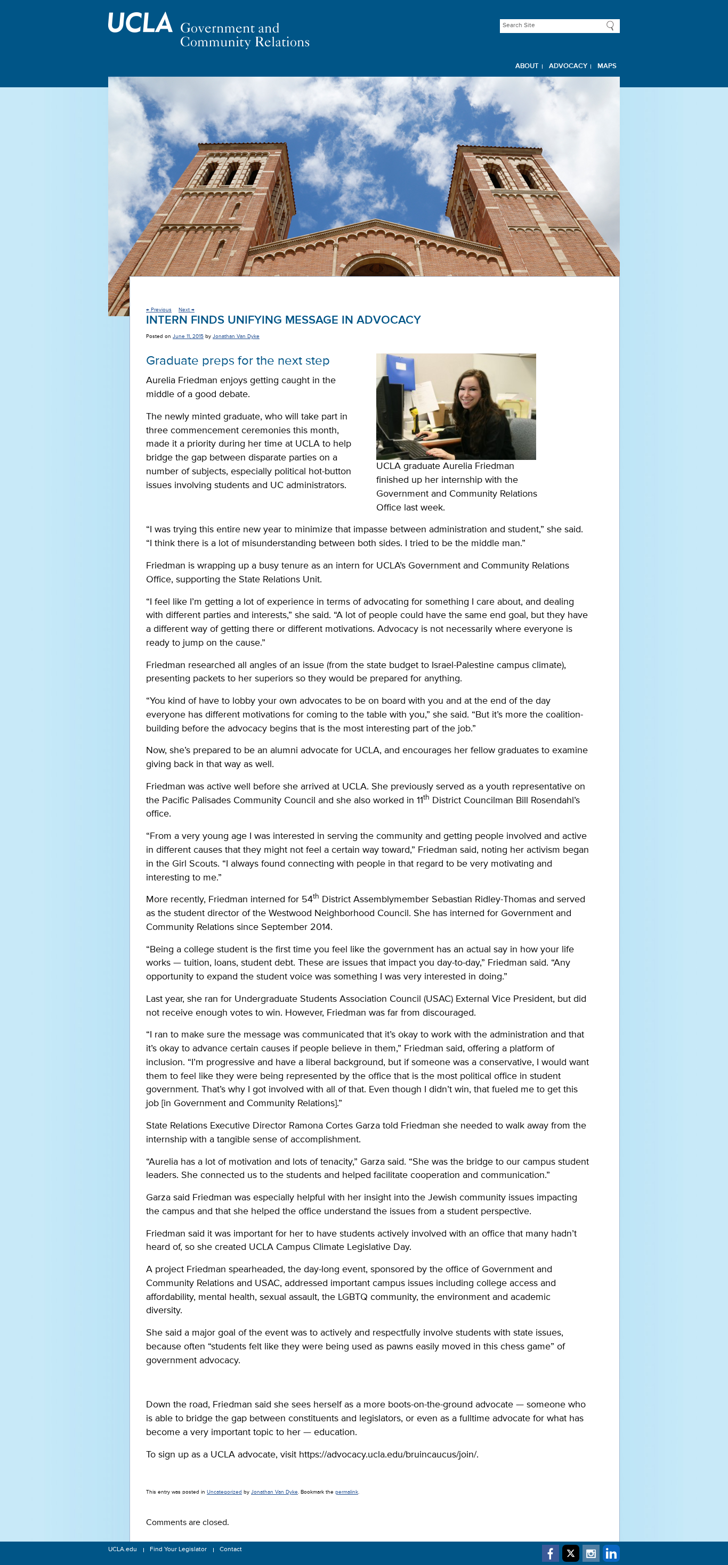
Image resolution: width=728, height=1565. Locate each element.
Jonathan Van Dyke (236, 336)
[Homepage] (364, 31)
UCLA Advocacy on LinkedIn (611, 1553)
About (527, 66)
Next (187, 309)
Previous (159, 309)
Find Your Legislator (178, 1549)
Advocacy (568, 66)
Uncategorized (224, 1492)
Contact (231, 1549)
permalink (346, 1492)
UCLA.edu (122, 1549)
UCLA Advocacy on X (570, 1553)
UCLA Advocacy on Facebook (550, 1553)
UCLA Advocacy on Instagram (591, 1553)
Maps (607, 66)
